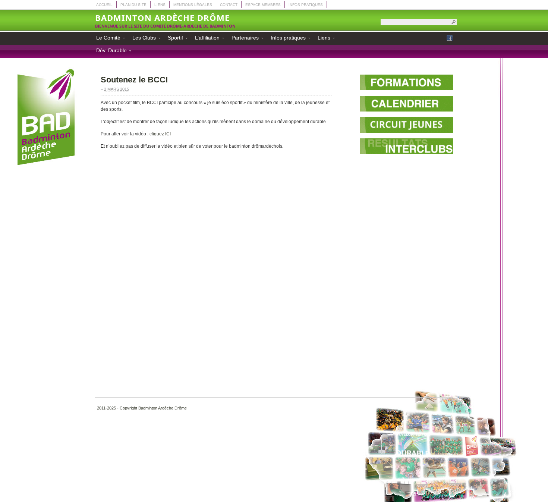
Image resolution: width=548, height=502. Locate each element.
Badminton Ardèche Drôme (162, 17)
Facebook (450, 38)
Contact (228, 5)
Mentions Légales (192, 5)
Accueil (104, 5)
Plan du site (133, 5)
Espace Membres (263, 5)
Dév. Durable (109, 51)
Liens (160, 5)
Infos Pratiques (306, 5)
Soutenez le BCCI (134, 79)
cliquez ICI (160, 134)
